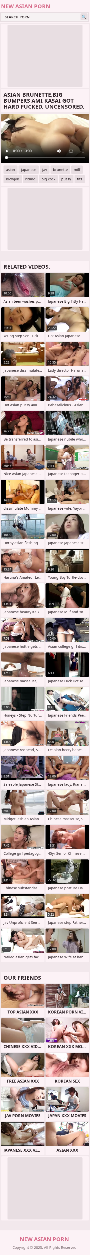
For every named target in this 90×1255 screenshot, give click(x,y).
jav (44, 169)
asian (10, 169)
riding (30, 179)
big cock (48, 179)
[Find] (84, 16)
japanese (28, 169)
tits (79, 179)
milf (77, 169)
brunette (60, 169)
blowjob (12, 179)
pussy (66, 179)
